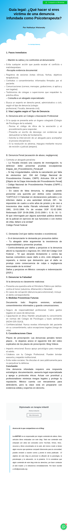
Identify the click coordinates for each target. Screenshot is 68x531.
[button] (32, 524)
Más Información (34, 415)
